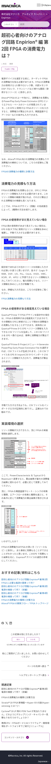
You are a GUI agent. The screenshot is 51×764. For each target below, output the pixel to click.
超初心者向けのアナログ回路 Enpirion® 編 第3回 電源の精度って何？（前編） (24, 690)
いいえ (32, 639)
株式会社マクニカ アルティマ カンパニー (23, 14)
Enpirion (5, 17)
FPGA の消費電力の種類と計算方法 (18, 599)
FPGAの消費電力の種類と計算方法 (17, 171)
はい (18, 639)
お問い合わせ (38, 653)
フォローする (9, 69)
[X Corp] (6, 623)
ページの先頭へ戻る (37, 666)
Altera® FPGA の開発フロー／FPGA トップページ (24, 603)
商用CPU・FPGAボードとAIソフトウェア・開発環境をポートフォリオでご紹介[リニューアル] (25, 724)
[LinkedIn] (10, 623)
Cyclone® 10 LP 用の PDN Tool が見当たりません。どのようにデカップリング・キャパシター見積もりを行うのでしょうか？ (24, 714)
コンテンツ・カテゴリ (14, 737)
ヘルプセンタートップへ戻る (33, 675)
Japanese (43, 761)
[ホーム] (11, 5)
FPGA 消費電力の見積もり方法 (16, 298)
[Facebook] (2, 623)
